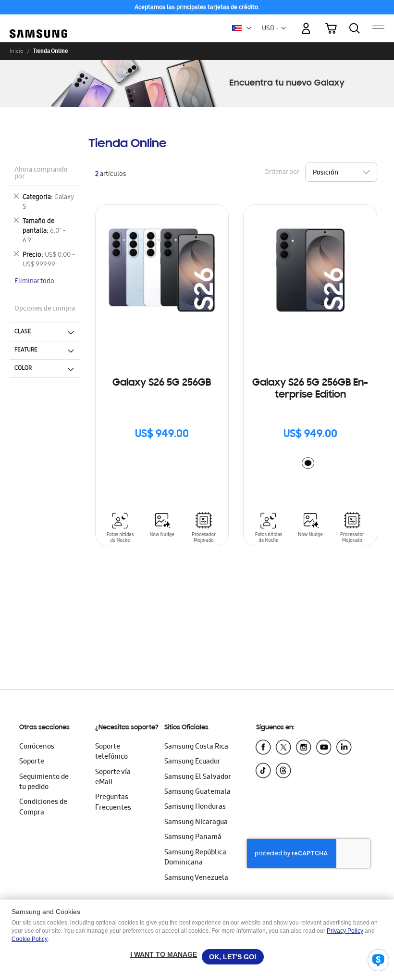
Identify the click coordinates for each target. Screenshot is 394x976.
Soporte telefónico (111, 752)
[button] (248, 28)
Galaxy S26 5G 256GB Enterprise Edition (310, 389)
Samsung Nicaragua (196, 822)
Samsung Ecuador (192, 762)
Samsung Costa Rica (196, 747)
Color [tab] (23, 368)
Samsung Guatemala (197, 792)
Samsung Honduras (195, 807)
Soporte (31, 762)
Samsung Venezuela (196, 878)
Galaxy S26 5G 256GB (161, 383)
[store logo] (38, 24)
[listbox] (310, 464)
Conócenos (36, 747)
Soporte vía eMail (113, 777)
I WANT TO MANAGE (163, 954)
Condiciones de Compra (43, 807)
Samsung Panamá (193, 837)
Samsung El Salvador (197, 777)
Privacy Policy (345, 930)
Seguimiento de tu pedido (44, 782)
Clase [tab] (22, 331)
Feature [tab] (25, 350)
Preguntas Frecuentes (113, 802)
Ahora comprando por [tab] (41, 174)
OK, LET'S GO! (233, 957)
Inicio (16, 51)
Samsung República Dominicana (195, 858)
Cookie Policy (30, 939)
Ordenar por (281, 172)
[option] (308, 463)
